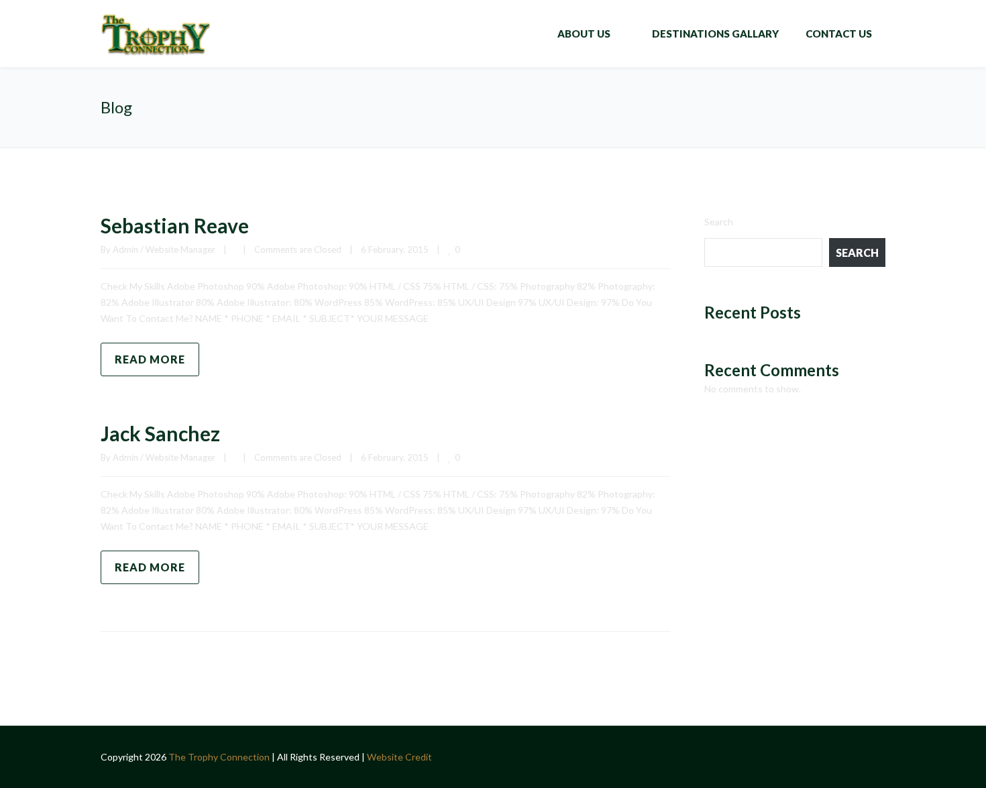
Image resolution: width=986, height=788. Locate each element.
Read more (150, 359)
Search (718, 221)
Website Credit (399, 757)
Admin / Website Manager (164, 249)
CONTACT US (839, 33)
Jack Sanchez (160, 433)
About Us (583, 33)
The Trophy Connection (220, 757)
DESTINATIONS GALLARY (715, 33)
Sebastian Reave (175, 225)
